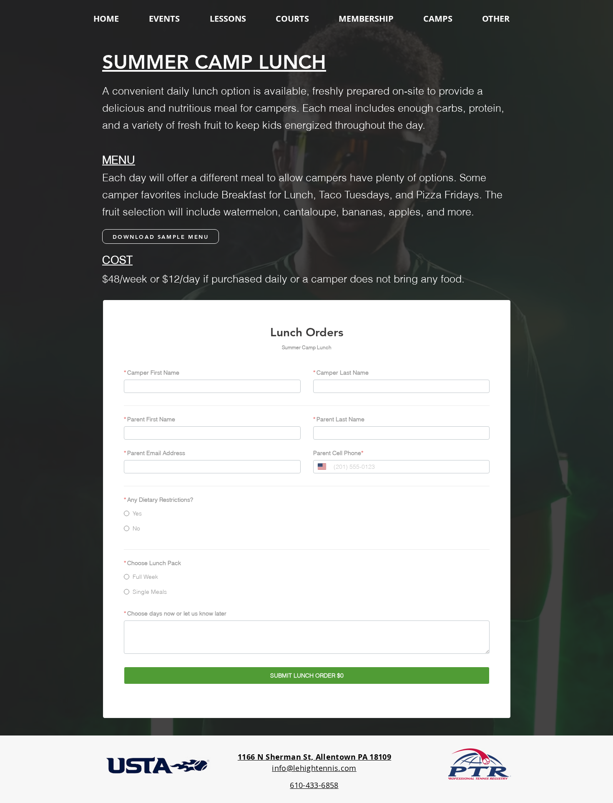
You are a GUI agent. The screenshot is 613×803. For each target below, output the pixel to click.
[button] (155, 19)
